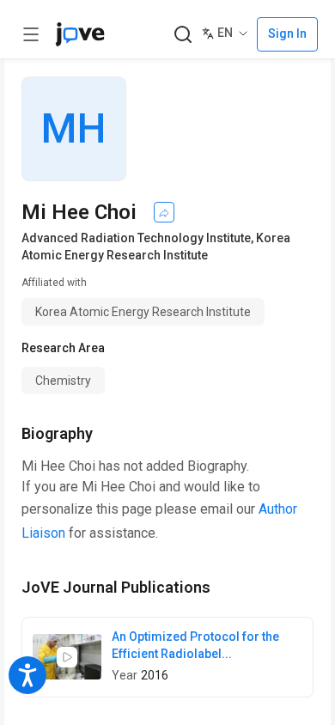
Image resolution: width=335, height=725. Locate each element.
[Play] (67, 657)
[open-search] (182, 34)
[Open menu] (31, 34)
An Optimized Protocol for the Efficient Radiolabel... (195, 645)
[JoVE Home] (80, 34)
